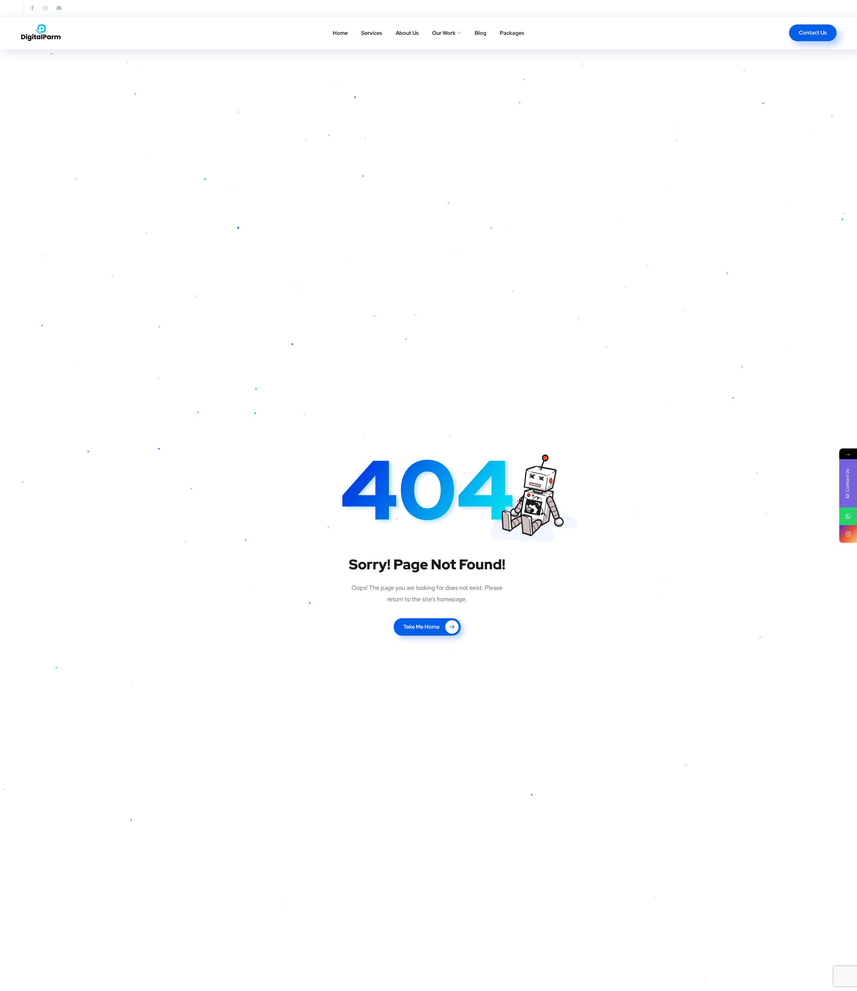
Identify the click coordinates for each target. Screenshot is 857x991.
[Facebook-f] (32, 8)
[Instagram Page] (848, 534)
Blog (480, 33)
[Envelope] (59, 8)
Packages (512, 33)
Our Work (444, 33)
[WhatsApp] (848, 516)
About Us (407, 33)
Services (371, 33)
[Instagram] (45, 8)
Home (340, 33)
